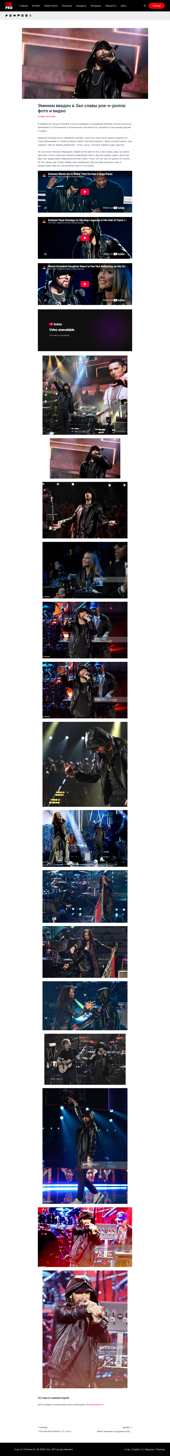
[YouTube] (14, 15)
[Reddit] (22, 15)
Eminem (36, 5)
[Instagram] (10, 15)
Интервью (96, 5)
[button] (145, 5)
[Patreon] (18, 15)
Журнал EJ (111, 5)
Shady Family (51, 5)
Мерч (123, 5)
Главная (23, 5)
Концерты (81, 5)
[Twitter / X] (30, 15)
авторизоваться (94, 1404)
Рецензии (67, 5)
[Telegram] (26, 15)
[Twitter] (6, 15)
